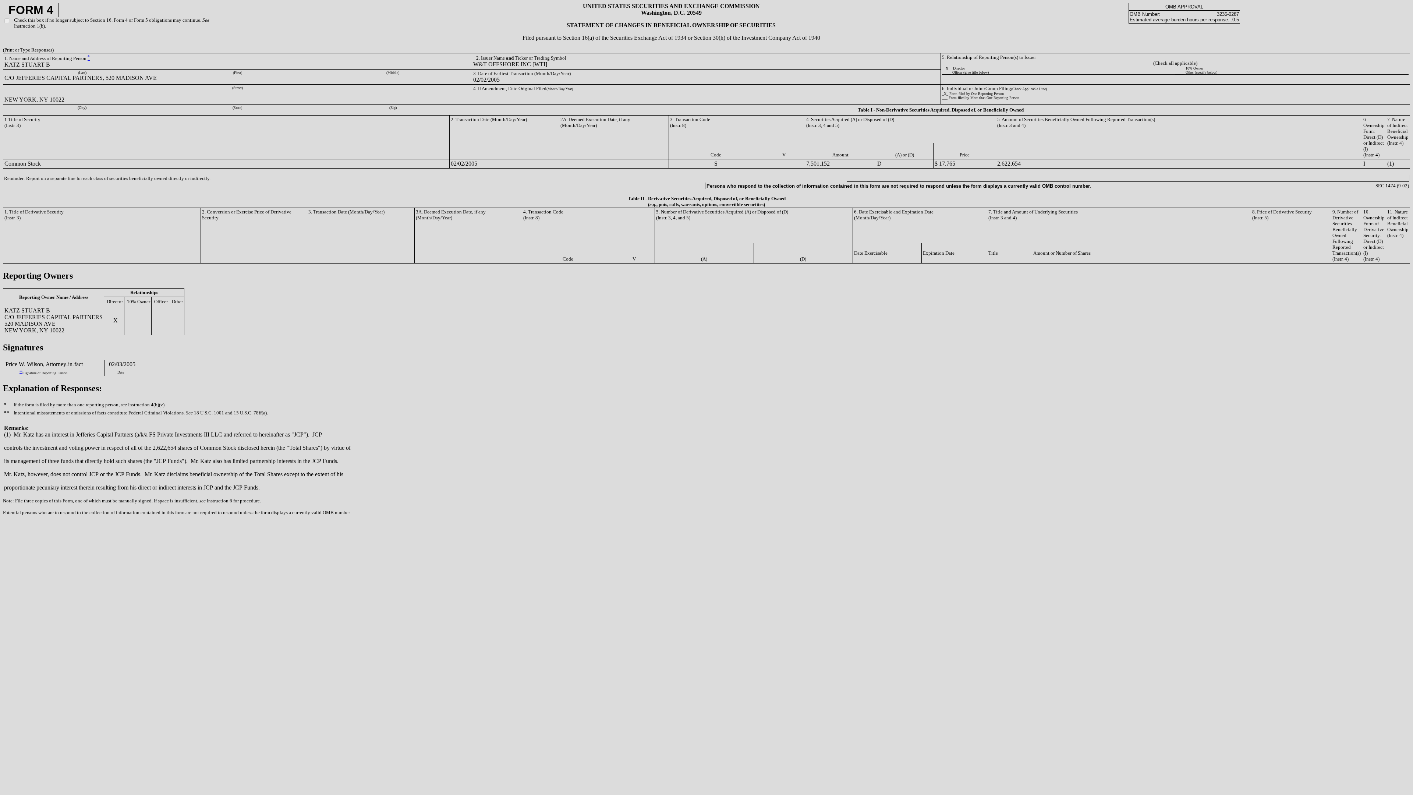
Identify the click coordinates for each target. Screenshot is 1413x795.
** (21, 372)
